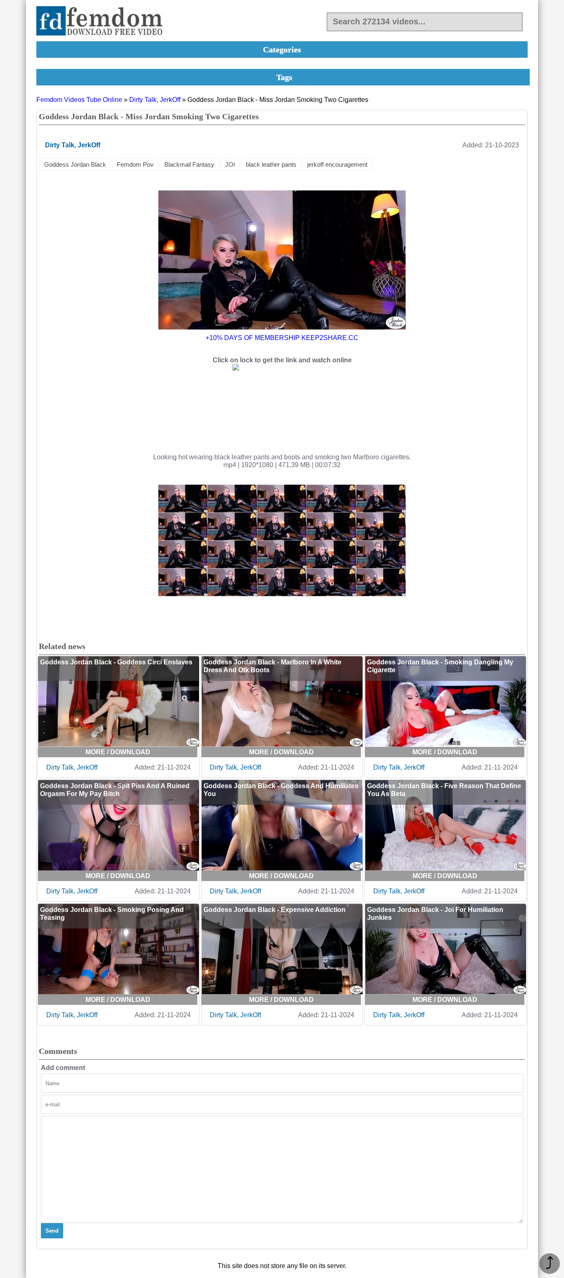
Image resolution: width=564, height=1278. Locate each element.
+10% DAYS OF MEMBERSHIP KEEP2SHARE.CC (282, 337)
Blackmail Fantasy (189, 164)
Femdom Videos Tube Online (79, 99)
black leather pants (271, 164)
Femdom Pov (135, 164)
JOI (230, 164)
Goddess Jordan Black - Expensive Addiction (275, 909)
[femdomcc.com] (102, 21)
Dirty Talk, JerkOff (154, 99)
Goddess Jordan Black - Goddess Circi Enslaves (116, 662)
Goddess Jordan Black (75, 164)
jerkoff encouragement (337, 164)
